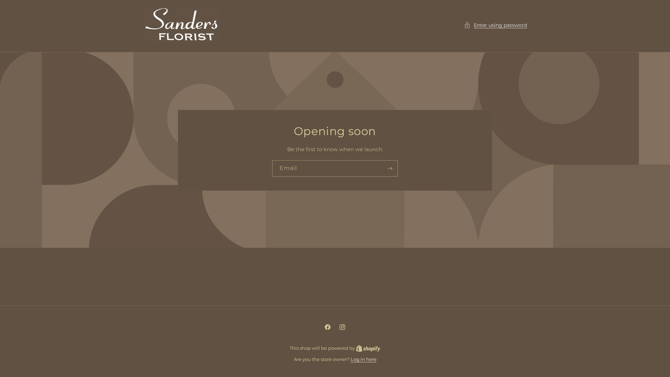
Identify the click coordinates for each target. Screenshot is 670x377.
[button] (495, 25)
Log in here (364, 359)
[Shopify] (368, 348)
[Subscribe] (389, 168)
